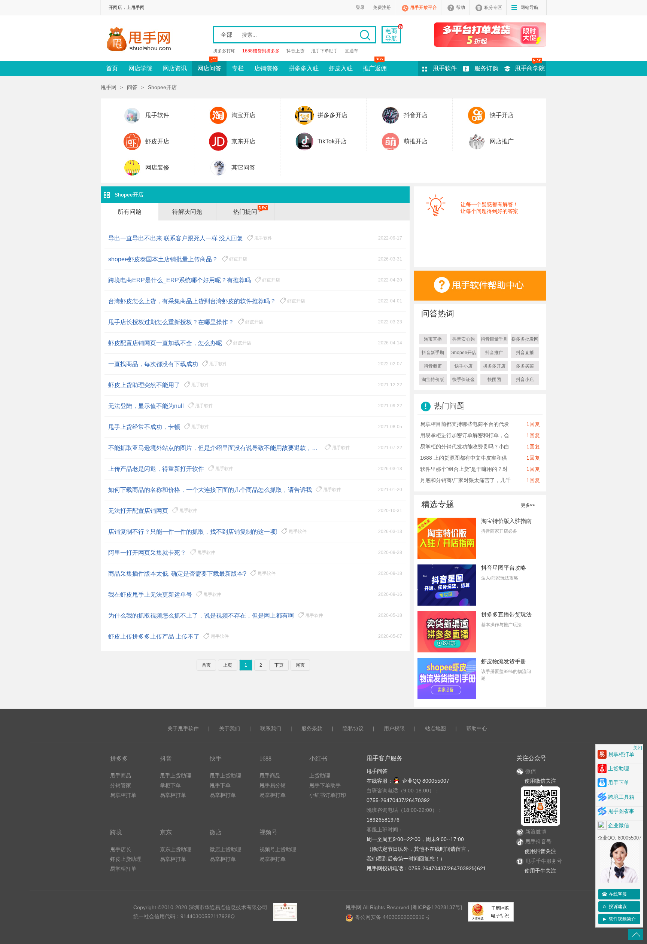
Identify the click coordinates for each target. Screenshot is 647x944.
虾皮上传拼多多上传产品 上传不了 (154, 636)
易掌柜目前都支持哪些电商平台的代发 (464, 424)
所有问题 (130, 211)
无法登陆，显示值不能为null (146, 406)
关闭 (637, 747)
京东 (166, 832)
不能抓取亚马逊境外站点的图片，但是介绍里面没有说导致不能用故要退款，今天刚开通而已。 (214, 448)
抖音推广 (494, 352)
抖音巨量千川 (494, 339)
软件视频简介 (619, 919)
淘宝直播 (433, 339)
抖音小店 (525, 379)
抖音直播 (525, 352)
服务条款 (311, 728)
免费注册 (382, 7)
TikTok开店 (332, 141)
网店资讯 (175, 68)
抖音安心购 (463, 339)
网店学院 (140, 68)
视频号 (268, 832)
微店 (216, 832)
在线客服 (614, 894)
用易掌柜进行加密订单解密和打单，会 (464, 435)
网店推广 (502, 141)
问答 (132, 87)
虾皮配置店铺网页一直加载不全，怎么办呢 (165, 343)
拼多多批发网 (524, 339)
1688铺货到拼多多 (261, 51)
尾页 (300, 665)
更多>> (528, 505)
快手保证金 (463, 379)
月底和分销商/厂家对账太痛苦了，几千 (465, 480)
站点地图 (435, 728)
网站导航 (529, 7)
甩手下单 (220, 785)
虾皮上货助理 (126, 859)
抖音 (166, 758)
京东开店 (243, 141)
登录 (360, 7)
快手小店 (464, 366)
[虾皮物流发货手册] (446, 678)
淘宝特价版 (433, 379)
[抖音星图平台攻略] (446, 584)
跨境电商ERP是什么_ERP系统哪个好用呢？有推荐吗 (179, 280)
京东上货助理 (175, 849)
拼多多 (119, 758)
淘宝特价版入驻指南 (506, 521)
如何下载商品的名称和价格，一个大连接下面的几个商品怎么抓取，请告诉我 (210, 490)
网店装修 (157, 167)
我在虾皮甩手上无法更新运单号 (150, 594)
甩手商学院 (530, 68)
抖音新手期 (433, 352)
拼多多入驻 (304, 68)
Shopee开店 (463, 352)
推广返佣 (375, 68)
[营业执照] (285, 912)
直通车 (351, 51)
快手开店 (502, 115)
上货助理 (319, 776)
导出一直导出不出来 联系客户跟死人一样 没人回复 (175, 238)
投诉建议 (614, 906)
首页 (112, 68)
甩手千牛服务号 (543, 861)
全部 (227, 34)
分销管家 (120, 785)
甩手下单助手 (324, 51)
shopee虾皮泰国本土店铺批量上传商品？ (163, 259)
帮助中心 (476, 728)
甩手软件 (445, 68)
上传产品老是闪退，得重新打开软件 (156, 469)
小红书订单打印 (327, 795)
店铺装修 (266, 68)
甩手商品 (120, 776)
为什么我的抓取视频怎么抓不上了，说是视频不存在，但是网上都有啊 (201, 615)
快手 (216, 758)
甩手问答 (377, 771)
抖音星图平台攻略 (503, 567)
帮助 (460, 7)
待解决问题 (187, 211)
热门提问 (245, 211)
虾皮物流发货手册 (503, 661)
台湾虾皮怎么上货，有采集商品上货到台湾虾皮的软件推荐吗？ (192, 301)
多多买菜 (525, 366)
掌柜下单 (170, 785)
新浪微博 (535, 832)
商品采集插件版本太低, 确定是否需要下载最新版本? (177, 573)
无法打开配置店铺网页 (138, 511)
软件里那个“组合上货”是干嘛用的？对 (464, 469)
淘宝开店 (243, 115)
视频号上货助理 (277, 849)
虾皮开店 (157, 141)
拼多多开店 (332, 115)
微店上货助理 (225, 849)
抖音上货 (295, 51)
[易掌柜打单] (490, 34)
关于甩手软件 (183, 728)
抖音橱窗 (433, 366)
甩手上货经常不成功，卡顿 (144, 427)
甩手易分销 (272, 785)
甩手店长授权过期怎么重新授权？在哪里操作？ (171, 322)
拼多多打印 (224, 51)
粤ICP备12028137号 (436, 907)
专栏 (238, 68)
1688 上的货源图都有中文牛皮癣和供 (463, 458)
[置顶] (635, 934)
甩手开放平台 (423, 7)
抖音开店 (416, 115)
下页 (278, 665)
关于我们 (229, 728)
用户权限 (394, 728)
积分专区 (493, 7)
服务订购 (486, 68)
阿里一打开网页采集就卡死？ (147, 552)
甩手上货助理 (175, 776)
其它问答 (243, 167)
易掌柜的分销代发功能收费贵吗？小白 (464, 447)
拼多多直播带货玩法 (506, 614)
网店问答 (209, 68)
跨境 (116, 832)
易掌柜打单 (123, 795)
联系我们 (270, 728)
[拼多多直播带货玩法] (446, 631)
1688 (265, 758)
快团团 (494, 379)
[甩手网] (141, 40)
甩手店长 (120, 849)
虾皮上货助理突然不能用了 (144, 385)
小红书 (318, 758)
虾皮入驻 (341, 68)
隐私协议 (353, 728)
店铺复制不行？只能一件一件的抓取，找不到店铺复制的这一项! (192, 532)
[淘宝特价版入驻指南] (446, 537)
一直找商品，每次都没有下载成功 (153, 364)
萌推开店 (416, 141)
